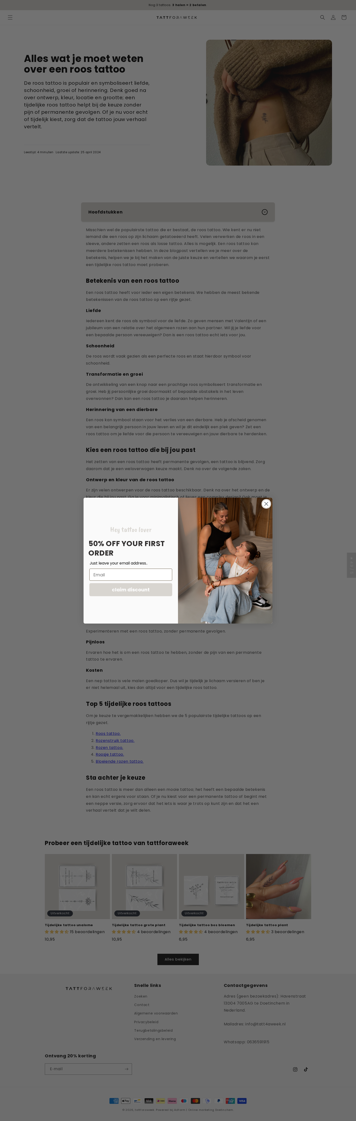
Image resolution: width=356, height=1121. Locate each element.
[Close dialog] (266, 504)
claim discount (131, 589)
